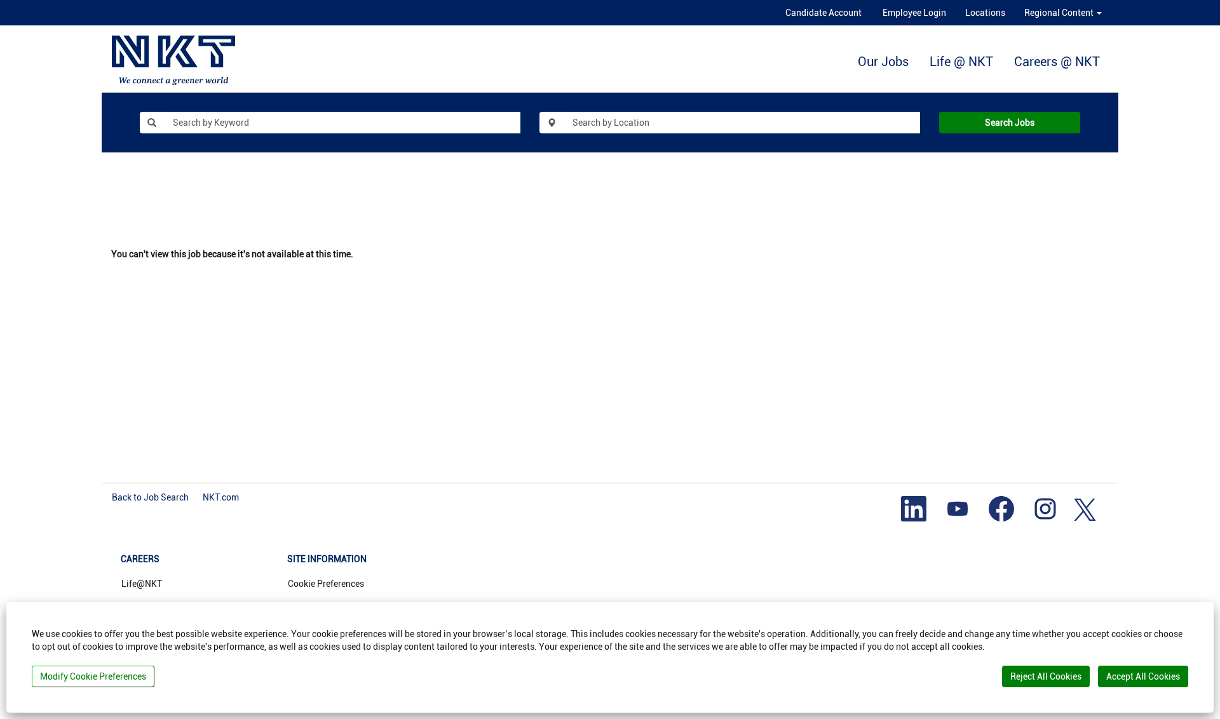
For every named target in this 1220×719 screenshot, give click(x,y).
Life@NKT (141, 584)
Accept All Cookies (1143, 676)
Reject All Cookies (1045, 676)
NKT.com (221, 497)
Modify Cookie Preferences (93, 676)
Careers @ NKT (1057, 61)
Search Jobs (1009, 123)
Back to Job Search (150, 497)
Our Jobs (883, 61)
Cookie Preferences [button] (326, 584)
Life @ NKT (961, 61)
